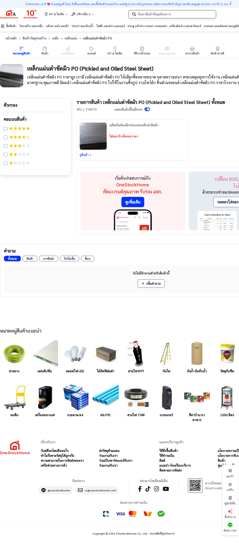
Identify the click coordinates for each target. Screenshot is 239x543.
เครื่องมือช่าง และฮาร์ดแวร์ (185, 26)
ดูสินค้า (84, 155)
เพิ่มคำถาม (153, 283)
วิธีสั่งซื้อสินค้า (168, 450)
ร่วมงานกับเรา (108, 455)
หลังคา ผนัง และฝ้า (57, 26)
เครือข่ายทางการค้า (54, 465)
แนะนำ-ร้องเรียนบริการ (175, 465)
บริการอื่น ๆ (83, 14)
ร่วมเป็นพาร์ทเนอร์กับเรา (115, 460)
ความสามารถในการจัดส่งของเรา (62, 460)
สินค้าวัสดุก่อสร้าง (34, 38)
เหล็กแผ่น (71, 38)
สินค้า (30, 258)
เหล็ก (55, 38)
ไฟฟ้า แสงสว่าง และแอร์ (111, 26)
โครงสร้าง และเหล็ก (31, 26)
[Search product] (134, 14)
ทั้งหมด (12, 258)
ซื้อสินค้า (11, 26)
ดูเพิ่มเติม (132, 201)
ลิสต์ (162, 460)
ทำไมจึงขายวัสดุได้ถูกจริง (57, 455)
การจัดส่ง (48, 258)
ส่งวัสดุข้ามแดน (109, 450)
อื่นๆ (87, 258)
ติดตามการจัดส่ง (170, 470)
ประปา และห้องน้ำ (83, 26)
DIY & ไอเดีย (56, 14)
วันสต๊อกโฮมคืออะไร (55, 450)
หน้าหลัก (11, 38)
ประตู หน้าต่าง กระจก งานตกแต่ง (147, 26)
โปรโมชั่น (69, 258)
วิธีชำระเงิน (166, 455)
